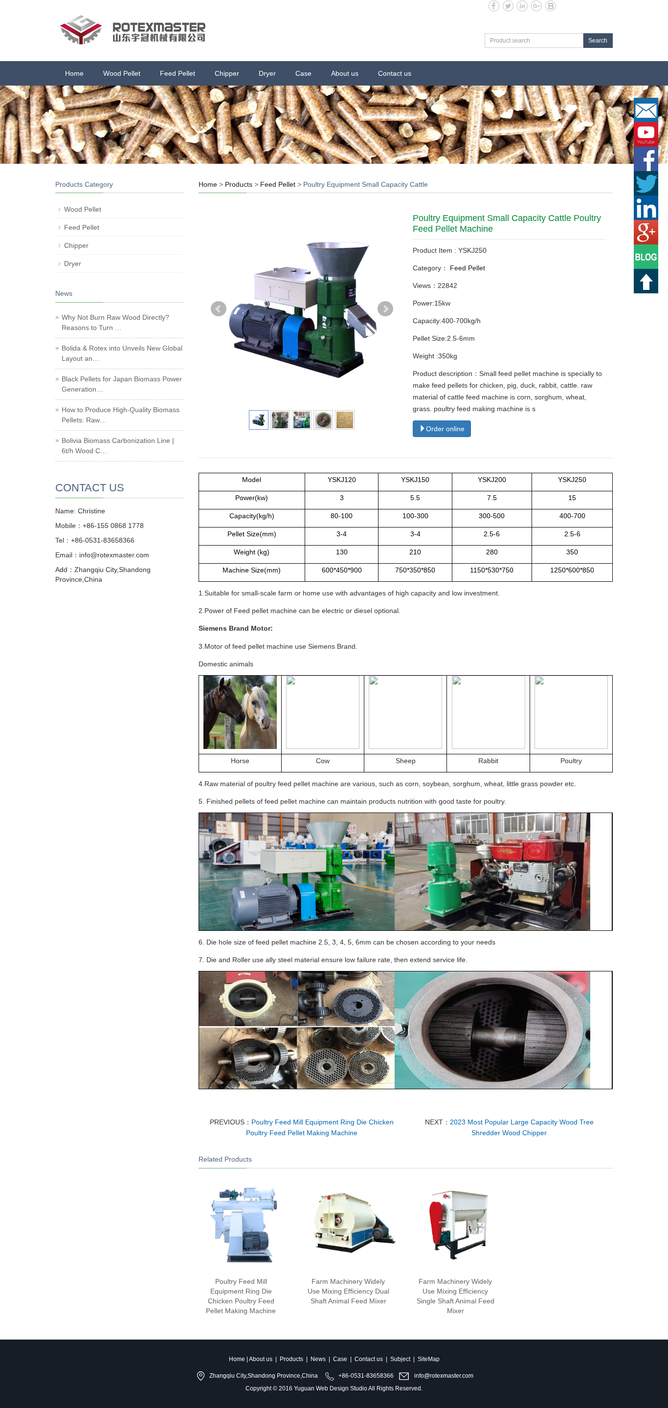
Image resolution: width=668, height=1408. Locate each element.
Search (597, 40)
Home (74, 73)
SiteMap (429, 1359)
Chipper (227, 73)
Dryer (267, 73)
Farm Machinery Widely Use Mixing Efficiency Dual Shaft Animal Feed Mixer (348, 1291)
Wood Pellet (121, 73)
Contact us (394, 73)
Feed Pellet (177, 73)
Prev (218, 309)
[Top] (646, 285)
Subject (400, 1359)
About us (344, 73)
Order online (445, 429)
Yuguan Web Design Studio (330, 1388)
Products (238, 184)
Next (385, 309)
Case (303, 73)
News (318, 1359)
